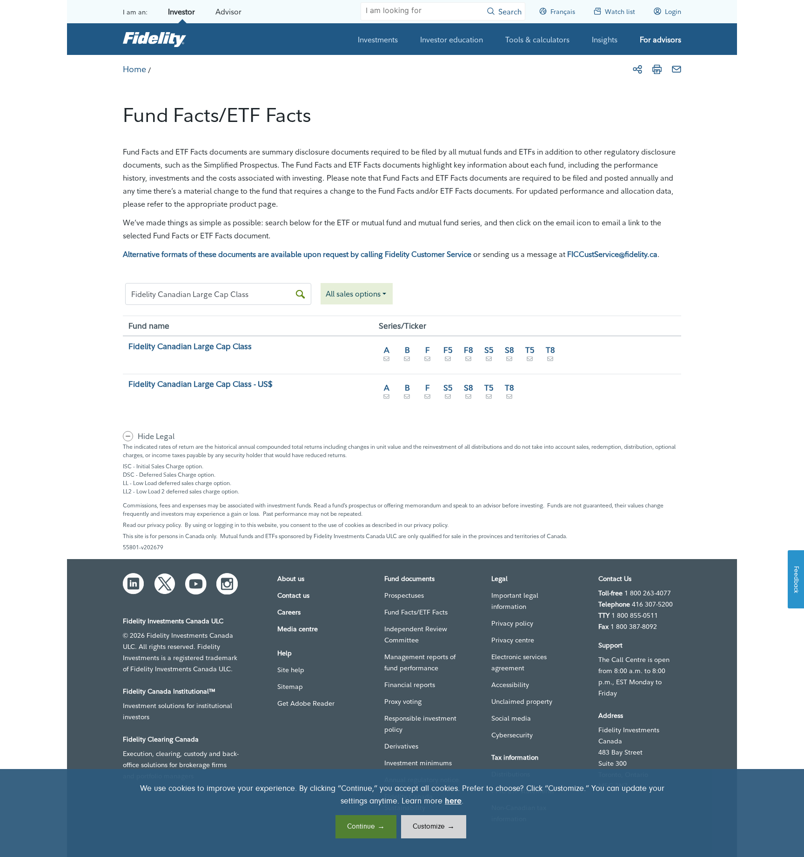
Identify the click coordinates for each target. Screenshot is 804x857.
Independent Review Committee (415, 634)
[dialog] (402, 813)
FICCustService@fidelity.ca (612, 254)
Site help (290, 670)
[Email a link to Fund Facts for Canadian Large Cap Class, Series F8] (469, 360)
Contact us (293, 595)
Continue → (366, 826)
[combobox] (357, 293)
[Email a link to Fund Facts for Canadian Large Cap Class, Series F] (428, 360)
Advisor (228, 11)
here (453, 801)
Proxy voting (403, 701)
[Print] (657, 69)
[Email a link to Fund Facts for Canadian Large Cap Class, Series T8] (550, 360)
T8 (550, 350)
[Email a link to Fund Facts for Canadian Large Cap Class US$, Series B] (407, 398)
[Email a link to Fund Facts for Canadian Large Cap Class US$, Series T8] (509, 398)
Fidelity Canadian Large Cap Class (190, 346)
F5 (448, 350)
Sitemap (290, 686)
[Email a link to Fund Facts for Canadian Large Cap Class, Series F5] (448, 360)
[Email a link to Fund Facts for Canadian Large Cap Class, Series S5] (489, 360)
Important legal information (514, 601)
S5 (489, 350)
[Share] (637, 69)
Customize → (434, 826)
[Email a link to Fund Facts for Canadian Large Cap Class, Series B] (407, 360)
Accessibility (510, 685)
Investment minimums (418, 763)
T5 (530, 350)
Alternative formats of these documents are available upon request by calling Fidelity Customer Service (297, 254)
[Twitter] (164, 583)
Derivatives (401, 746)
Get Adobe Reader (306, 703)
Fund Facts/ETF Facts (416, 612)
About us (290, 578)
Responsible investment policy (420, 724)
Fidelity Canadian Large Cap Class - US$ (200, 384)
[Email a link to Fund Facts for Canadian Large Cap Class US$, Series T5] (489, 398)
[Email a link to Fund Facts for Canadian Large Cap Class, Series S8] (509, 360)
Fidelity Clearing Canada (161, 739)
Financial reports (409, 685)
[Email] (676, 69)
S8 (509, 350)
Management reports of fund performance (420, 662)
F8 (468, 350)
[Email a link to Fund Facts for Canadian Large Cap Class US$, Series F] (428, 398)
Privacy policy (512, 623)
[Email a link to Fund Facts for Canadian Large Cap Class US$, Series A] (387, 398)
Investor (181, 11)
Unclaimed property (521, 701)
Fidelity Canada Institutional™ (169, 691)
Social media (511, 718)
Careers (289, 612)
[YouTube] (196, 583)
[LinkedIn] (133, 583)
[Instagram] (227, 583)
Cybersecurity (512, 735)
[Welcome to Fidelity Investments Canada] (154, 39)
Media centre (297, 629)
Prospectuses (404, 595)
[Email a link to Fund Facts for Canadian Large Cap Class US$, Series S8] (469, 398)
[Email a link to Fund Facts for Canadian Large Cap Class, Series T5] (530, 360)
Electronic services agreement (519, 662)
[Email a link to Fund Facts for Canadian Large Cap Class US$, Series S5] (448, 398)
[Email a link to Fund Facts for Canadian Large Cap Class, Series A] (387, 360)
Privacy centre (512, 640)
